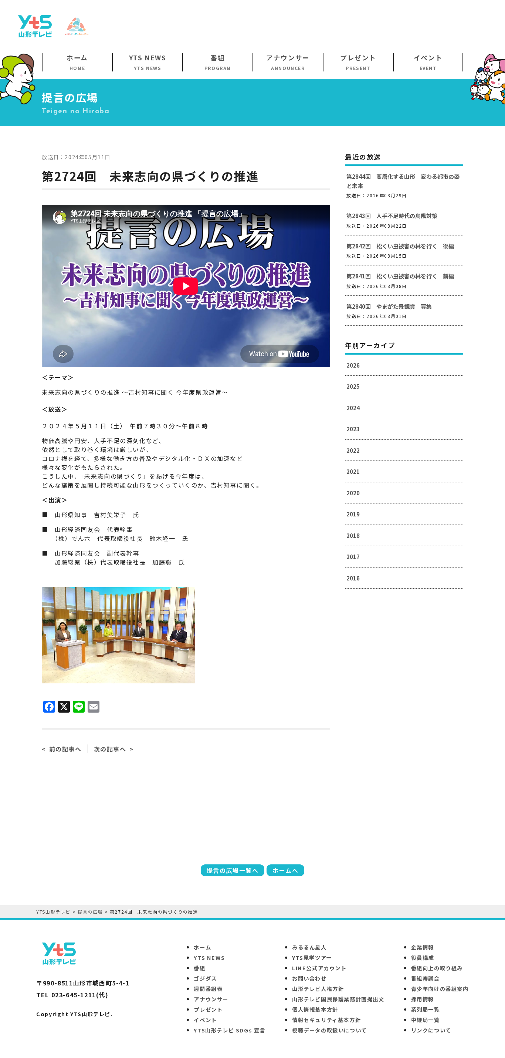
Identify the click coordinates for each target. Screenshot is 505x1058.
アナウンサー (211, 999)
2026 (353, 365)
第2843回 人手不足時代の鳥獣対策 (391, 216)
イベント (205, 1020)
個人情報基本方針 (315, 1009)
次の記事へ (110, 748)
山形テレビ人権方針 (318, 988)
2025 (353, 386)
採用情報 (422, 999)
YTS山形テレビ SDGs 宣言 (229, 1030)
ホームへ (285, 870)
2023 (353, 429)
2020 (353, 493)
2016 (353, 578)
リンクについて (431, 1030)
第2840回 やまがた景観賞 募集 (389, 306)
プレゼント (208, 1009)
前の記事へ (65, 748)
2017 (353, 556)
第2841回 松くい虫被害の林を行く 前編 (400, 276)
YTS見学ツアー (312, 957)
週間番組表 (208, 988)
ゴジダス (205, 978)
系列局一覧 (425, 1009)
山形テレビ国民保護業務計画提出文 (338, 999)
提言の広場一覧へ (233, 870)
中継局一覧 (425, 1020)
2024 (353, 408)
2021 (353, 471)
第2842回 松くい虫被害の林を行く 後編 (400, 246)
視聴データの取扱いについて (329, 1030)
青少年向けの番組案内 (440, 988)
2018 (353, 535)
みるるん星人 (309, 947)
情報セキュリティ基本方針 (326, 1020)
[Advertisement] (358, 25)
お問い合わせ (309, 978)
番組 (199, 968)
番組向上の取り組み (437, 968)
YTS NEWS (209, 957)
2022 (353, 450)
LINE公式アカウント (319, 968)
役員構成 (422, 957)
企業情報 (422, 947)
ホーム (202, 947)
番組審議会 (425, 978)
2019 (353, 514)
